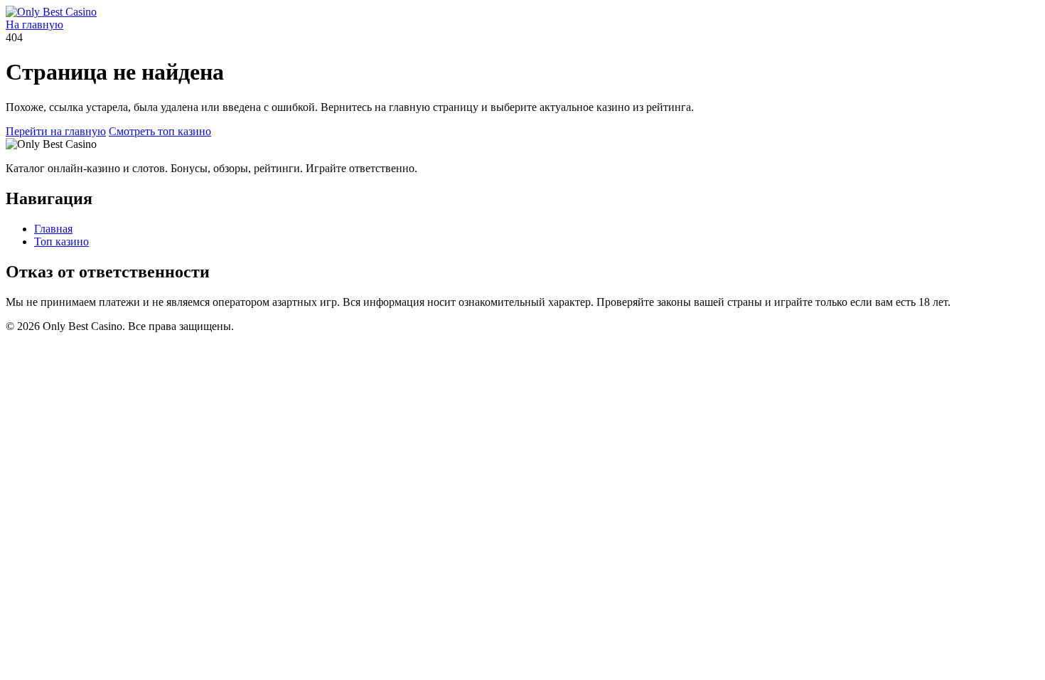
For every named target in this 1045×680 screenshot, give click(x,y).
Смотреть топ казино (160, 131)
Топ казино (61, 241)
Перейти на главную (56, 131)
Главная (53, 229)
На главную (34, 24)
